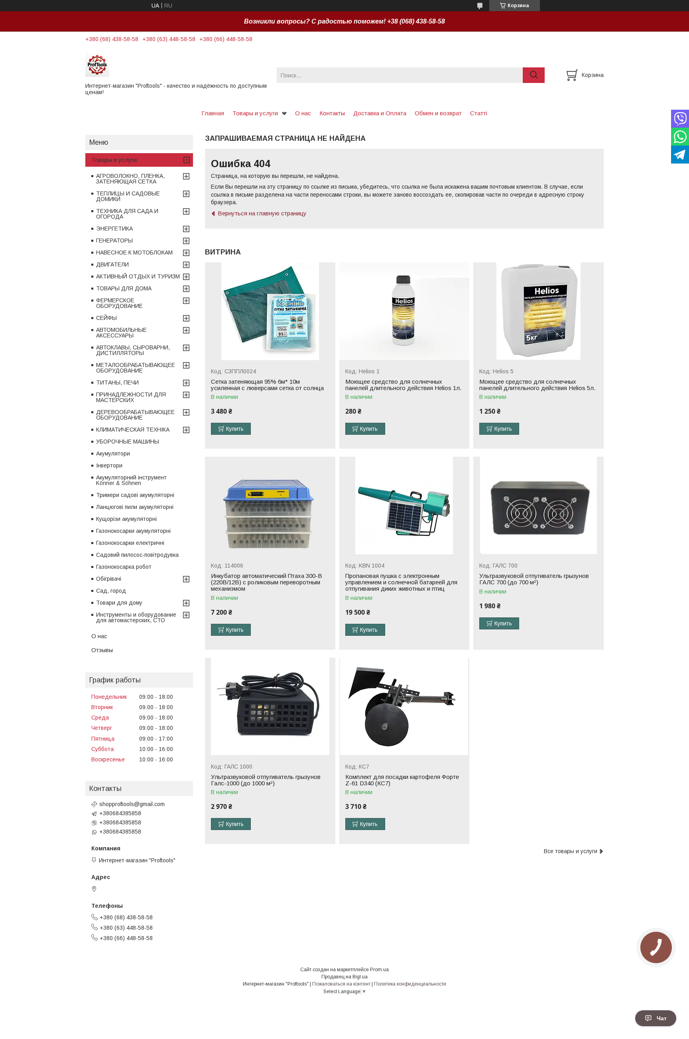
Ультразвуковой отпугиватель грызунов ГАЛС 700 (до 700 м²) (534, 579)
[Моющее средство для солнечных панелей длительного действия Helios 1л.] (404, 311)
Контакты (332, 113)
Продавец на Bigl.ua (344, 977)
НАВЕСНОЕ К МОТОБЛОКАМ (134, 252)
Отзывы (102, 650)
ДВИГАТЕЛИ (112, 264)
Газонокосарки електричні (130, 543)
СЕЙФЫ (106, 318)
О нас (303, 113)
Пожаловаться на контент (341, 984)
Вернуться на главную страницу (262, 213)
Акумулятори (113, 453)
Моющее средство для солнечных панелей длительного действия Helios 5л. (537, 385)
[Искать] (534, 75)
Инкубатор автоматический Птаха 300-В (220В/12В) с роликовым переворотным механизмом (266, 582)
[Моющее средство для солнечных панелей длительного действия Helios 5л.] (538, 311)
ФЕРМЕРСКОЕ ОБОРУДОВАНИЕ (119, 303)
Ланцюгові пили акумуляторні (134, 507)
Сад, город (111, 591)
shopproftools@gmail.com (132, 804)
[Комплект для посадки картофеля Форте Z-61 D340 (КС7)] (404, 706)
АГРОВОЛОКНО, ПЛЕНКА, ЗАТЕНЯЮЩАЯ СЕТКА (130, 179)
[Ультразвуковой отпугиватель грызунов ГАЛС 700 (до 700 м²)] (538, 505)
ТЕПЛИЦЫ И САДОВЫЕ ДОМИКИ (128, 196)
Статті (478, 113)
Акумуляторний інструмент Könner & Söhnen (131, 480)
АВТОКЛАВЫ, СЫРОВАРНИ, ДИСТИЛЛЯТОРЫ (133, 350)
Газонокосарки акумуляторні (133, 531)
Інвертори (109, 465)
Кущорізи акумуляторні (126, 519)
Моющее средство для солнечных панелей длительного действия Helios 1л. (403, 385)
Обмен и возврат (438, 113)
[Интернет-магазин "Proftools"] (176, 65)
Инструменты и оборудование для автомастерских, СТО (136, 617)
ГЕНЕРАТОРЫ (114, 240)
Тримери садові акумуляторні (135, 495)
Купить (235, 429)
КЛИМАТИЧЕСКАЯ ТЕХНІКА (132, 429)
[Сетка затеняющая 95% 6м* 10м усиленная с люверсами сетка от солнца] (270, 311)
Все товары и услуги (570, 851)
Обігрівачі (108, 579)
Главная (212, 113)
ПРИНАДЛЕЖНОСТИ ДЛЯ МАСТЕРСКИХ (131, 397)
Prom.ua (379, 969)
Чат (662, 1018)
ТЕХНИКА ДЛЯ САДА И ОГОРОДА (127, 214)
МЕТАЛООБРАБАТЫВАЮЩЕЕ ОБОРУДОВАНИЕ (135, 368)
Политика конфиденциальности (410, 984)
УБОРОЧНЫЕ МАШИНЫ (127, 441)
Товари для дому (119, 602)
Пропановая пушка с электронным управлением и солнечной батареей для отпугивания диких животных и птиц (401, 582)
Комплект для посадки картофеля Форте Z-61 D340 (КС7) (402, 780)
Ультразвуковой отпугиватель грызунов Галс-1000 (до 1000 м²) (266, 780)
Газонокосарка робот (124, 567)
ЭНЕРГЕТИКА (114, 228)
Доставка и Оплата (379, 113)
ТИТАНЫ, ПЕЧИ (117, 382)
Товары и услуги (255, 113)
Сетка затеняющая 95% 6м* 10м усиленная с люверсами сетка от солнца (267, 385)
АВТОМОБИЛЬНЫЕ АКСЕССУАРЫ (121, 333)
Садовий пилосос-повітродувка (137, 555)
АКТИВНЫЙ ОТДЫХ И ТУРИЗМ (138, 276)
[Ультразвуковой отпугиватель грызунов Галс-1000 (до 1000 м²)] (270, 706)
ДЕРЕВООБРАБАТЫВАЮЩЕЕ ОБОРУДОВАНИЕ (135, 415)
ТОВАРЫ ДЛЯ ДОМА (124, 288)
